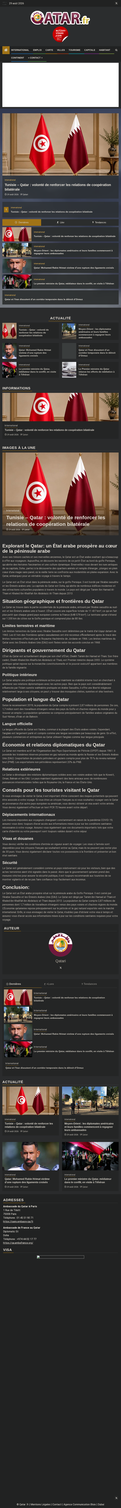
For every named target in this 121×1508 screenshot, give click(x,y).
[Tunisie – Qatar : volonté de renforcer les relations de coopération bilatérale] (60, 144)
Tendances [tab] (100, 222)
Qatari (25, 194)
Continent (17, 57)
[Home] (6, 50)
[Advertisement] (60, 85)
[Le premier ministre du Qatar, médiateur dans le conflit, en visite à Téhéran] (17, 282)
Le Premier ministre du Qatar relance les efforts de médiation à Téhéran (97, 372)
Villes (61, 50)
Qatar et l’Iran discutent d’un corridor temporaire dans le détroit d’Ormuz (44, 299)
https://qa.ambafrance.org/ (18, 1242)
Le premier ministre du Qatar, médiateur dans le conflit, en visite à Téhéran (74, 283)
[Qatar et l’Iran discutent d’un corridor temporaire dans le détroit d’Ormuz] (69, 351)
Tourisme (74, 50)
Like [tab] (61, 222)
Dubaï (101, 1504)
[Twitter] (60, 967)
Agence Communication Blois (80, 1504)
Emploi (37, 50)
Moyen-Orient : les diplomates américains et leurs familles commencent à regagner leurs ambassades (89, 1127)
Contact (57, 1504)
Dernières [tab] (23, 222)
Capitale (89, 50)
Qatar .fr (24, 1504)
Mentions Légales (40, 1504)
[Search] (116, 50)
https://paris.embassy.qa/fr (18, 1221)
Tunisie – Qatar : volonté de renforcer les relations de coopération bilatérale (51, 211)
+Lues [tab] (50, 984)
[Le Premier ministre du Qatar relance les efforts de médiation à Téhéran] (69, 370)
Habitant (104, 50)
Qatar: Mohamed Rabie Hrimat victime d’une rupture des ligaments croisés (74, 267)
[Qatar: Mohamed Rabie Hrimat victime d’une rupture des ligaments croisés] (17, 266)
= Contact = (35, 57)
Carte (49, 50)
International (20, 50)
